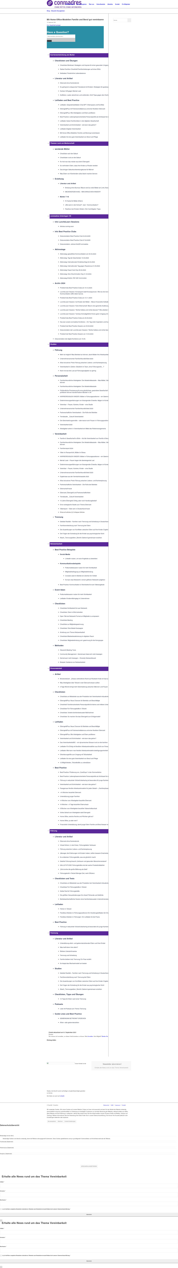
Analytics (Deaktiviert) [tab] (6, 1153)
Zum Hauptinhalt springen (54, 25)
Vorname (2, 1191)
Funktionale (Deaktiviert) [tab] (6, 1141)
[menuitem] (69, 4)
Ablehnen (60, 1121)
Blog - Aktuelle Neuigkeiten (56, 11)
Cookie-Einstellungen (70, 1121)
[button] (101, 55)
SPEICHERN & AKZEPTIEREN (89, 1166)
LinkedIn (62, 1096)
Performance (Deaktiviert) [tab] (7, 1147)
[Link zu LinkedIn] (129, 1105)
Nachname (3, 1200)
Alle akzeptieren (52, 1121)
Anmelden (90, 1036)
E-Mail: (2, 1182)
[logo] (64, 4)
